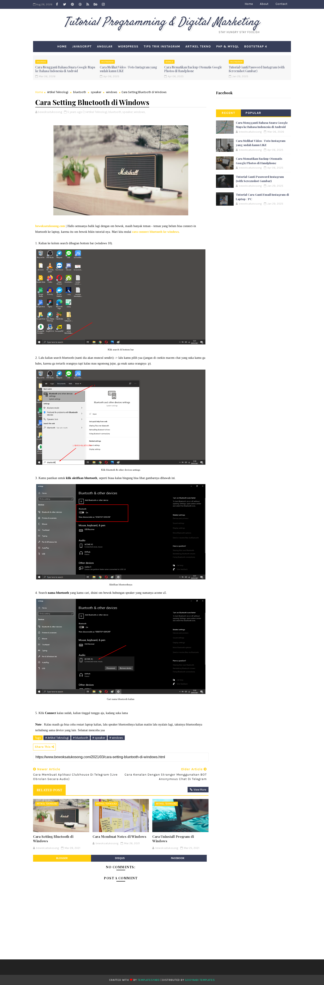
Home (249, 4)
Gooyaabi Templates (200, 979)
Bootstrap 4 (255, 46)
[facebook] (57, 4)
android (41, 61)
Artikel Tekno (198, 46)
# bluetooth (80, 737)
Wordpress (128, 46)
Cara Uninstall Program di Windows (173, 838)
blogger (62, 858)
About (264, 4)
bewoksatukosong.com (50, 226)
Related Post (49, 790)
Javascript (82, 46)
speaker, (127, 112)
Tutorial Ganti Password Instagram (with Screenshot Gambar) (257, 69)
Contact (281, 4)
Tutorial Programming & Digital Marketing (162, 22)
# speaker (98, 737)
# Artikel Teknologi (57, 737)
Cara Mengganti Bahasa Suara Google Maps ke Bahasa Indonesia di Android (65, 69)
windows (111, 92)
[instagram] (103, 4)
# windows (116, 737)
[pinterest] (72, 4)
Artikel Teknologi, (97, 112)
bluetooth (79, 92)
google (169, 61)
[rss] (87, 4)
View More (200, 789)
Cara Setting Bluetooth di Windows (53, 838)
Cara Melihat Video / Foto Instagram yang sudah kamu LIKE (128, 69)
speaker (96, 92)
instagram (107, 61)
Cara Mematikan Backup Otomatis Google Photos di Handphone (193, 69)
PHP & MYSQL (227, 46)
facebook (177, 858)
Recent (228, 113)
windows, (139, 112)
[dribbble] (80, 4)
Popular (253, 113)
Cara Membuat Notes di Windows (119, 836)
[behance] (95, 4)
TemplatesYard (149, 979)
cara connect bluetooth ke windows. (155, 231)
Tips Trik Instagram (162, 46)
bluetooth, (115, 112)
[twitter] (64, 4)
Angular (105, 46)
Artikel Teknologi (57, 92)
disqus (120, 858)
